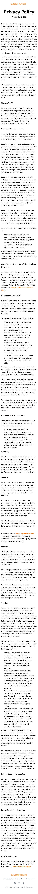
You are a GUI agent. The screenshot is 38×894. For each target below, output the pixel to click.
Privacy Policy (9, 879)
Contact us (30, 879)
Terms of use (20, 879)
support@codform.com (25, 534)
